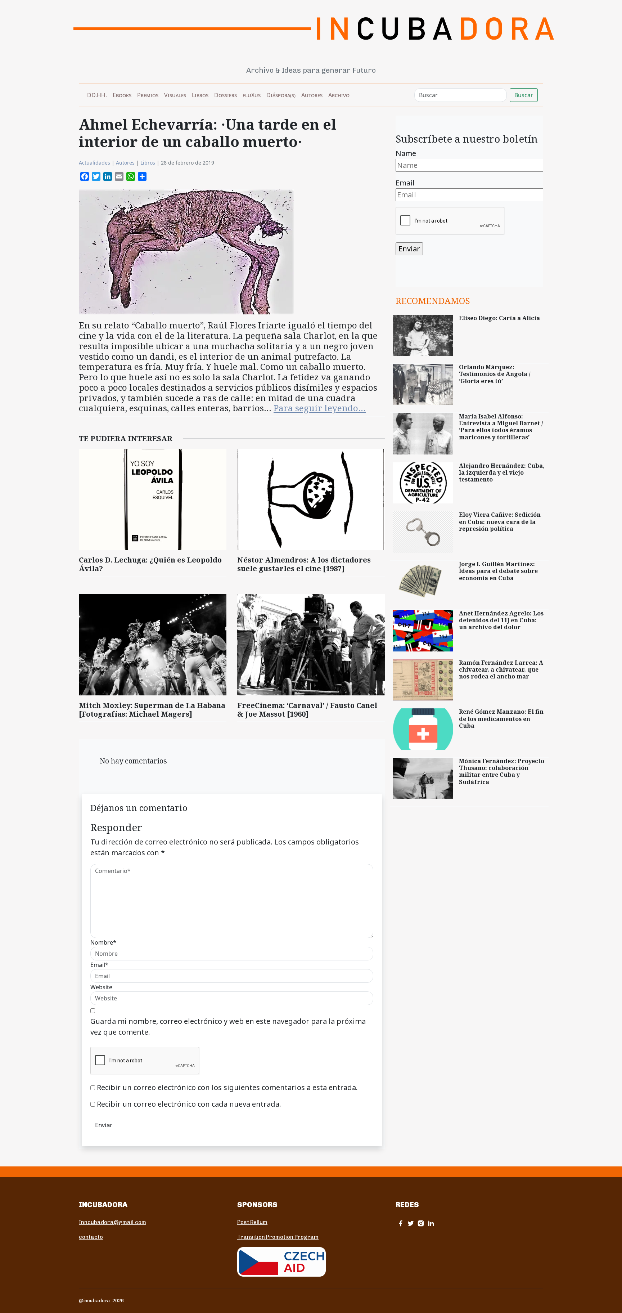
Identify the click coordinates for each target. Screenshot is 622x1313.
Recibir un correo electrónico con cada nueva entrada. (189, 1104)
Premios (147, 95)
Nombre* (103, 942)
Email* (99, 965)
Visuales (175, 95)
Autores (312, 95)
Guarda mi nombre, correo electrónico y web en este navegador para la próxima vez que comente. (228, 1026)
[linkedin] (431, 1223)
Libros (200, 95)
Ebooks (122, 95)
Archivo (339, 95)
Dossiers (225, 95)
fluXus (252, 95)
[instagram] (421, 1223)
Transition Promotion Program (278, 1237)
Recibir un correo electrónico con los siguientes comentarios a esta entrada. (227, 1087)
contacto (91, 1237)
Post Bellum (252, 1222)
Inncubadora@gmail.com (112, 1222)
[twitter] (411, 1223)
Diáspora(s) (281, 95)
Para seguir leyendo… (320, 408)
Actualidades (94, 162)
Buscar (523, 95)
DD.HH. (97, 95)
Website (101, 987)
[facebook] (401, 1223)
